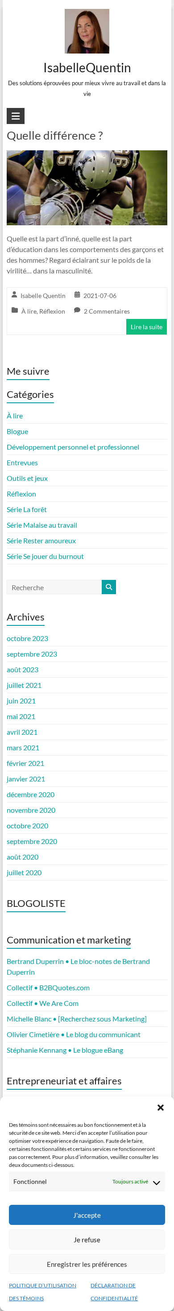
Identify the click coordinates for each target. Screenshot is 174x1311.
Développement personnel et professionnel (73, 447)
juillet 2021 (24, 685)
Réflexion (52, 311)
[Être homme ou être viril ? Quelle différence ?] (87, 156)
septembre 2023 (32, 653)
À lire (29, 311)
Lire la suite (146, 327)
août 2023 (22, 669)
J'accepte (87, 1215)
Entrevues (22, 462)
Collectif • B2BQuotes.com (48, 987)
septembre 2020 (32, 841)
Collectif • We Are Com (43, 1003)
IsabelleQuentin (87, 67)
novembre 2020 (31, 810)
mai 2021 (21, 716)
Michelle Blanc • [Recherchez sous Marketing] (77, 1018)
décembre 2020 (30, 794)
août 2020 (22, 856)
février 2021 (25, 763)
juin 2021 (21, 700)
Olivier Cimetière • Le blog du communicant (74, 1034)
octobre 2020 (27, 825)
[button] (160, 1107)
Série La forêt (27, 509)
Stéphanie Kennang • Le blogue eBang (65, 1050)
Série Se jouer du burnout (45, 556)
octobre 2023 (27, 638)
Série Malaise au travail (42, 525)
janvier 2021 (26, 778)
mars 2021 (23, 747)
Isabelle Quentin (43, 295)
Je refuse (87, 1240)
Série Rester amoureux (41, 540)
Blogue (17, 431)
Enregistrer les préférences (87, 1264)
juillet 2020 (24, 872)
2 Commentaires (107, 311)
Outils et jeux (27, 478)
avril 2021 (22, 732)
